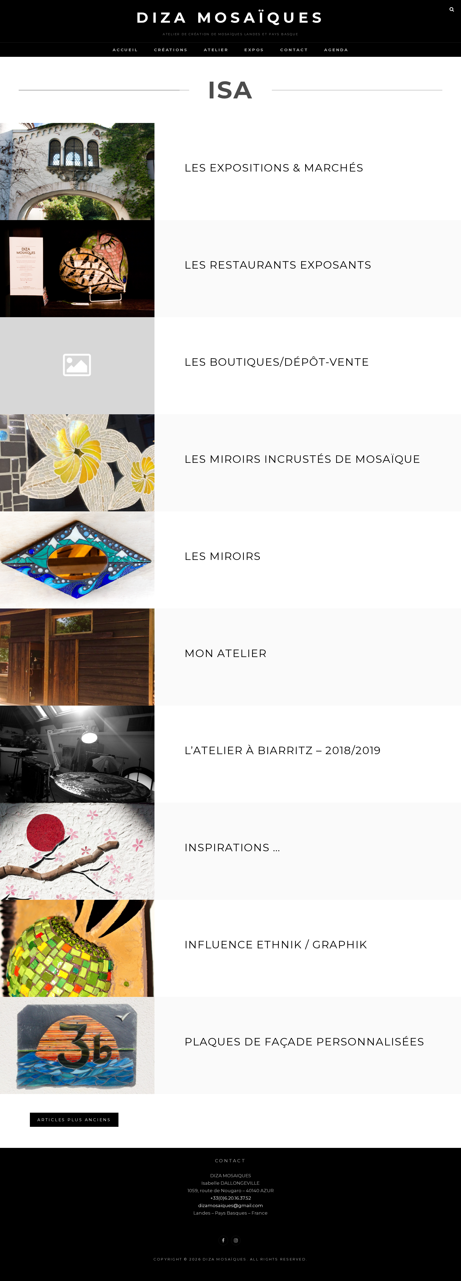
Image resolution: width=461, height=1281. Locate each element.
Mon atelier (225, 653)
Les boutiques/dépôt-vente (276, 361)
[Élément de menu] (223, 1240)
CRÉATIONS (171, 49)
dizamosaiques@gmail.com (230, 1205)
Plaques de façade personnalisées (304, 1041)
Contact (294, 49)
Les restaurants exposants (278, 264)
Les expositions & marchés (274, 167)
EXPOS (254, 49)
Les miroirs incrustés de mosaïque (302, 459)
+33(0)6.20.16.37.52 (230, 1198)
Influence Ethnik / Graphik (275, 944)
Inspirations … (232, 847)
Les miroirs (222, 556)
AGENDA (336, 49)
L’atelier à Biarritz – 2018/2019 (282, 750)
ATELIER (216, 49)
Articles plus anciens (74, 1119)
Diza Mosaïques (230, 17)
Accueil (125, 49)
